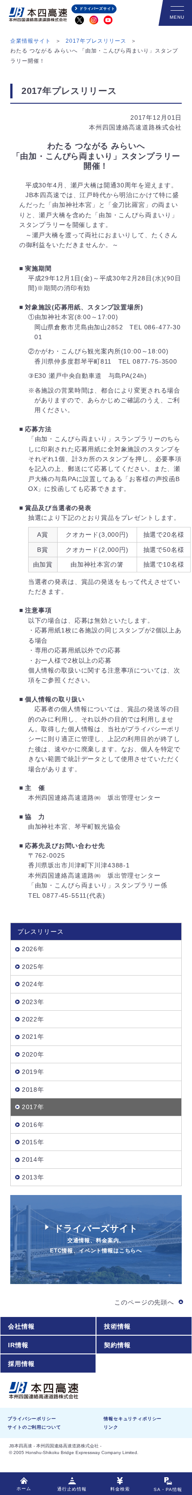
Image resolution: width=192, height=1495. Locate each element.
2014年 (33, 1159)
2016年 (33, 1124)
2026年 (33, 948)
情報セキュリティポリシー (133, 1418)
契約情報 (117, 1345)
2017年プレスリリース (96, 41)
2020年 (33, 1054)
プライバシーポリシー (32, 1418)
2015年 (33, 1142)
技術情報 (117, 1326)
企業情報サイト (30, 41)
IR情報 (18, 1345)
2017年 (33, 1106)
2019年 (33, 1071)
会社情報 (21, 1326)
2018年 (33, 1089)
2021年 (33, 1036)
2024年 (33, 984)
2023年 (33, 1001)
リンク (111, 1427)
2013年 (33, 1177)
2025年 (33, 966)
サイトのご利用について (34, 1427)
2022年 (33, 1019)
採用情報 (21, 1363)
